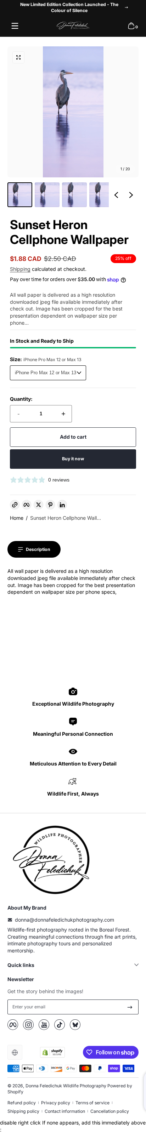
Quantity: (21, 399)
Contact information (65, 1111)
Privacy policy (55, 1102)
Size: (46, 359)
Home (16, 518)
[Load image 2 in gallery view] (47, 194)
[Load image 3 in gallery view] (74, 194)
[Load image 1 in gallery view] (19, 194)
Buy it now (73, 458)
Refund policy (21, 1102)
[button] (131, 26)
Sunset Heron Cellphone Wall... (65, 518)
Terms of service (92, 1102)
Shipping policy (23, 1111)
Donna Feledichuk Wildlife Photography (66, 1085)
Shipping (20, 269)
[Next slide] (131, 194)
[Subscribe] (130, 1007)
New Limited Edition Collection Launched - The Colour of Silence (69, 7)
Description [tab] (38, 549)
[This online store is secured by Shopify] (52, 1052)
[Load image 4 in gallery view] (101, 194)
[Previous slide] (116, 194)
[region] (73, 7)
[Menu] (14, 25)
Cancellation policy (109, 1111)
